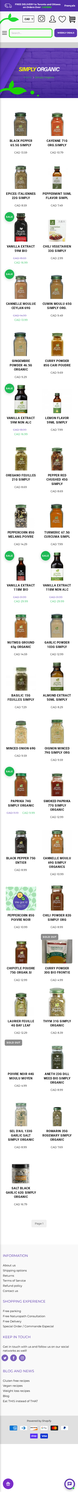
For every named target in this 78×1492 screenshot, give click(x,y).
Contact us (10, 1291)
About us (9, 1265)
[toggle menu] (4, 33)
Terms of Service (14, 1280)
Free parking (12, 1311)
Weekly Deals (65, 32)
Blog (6, 1396)
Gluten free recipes (16, 1381)
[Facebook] (13, 1358)
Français (69, 5)
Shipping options (15, 1270)
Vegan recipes (13, 1385)
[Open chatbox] (69, 1484)
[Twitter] (5, 1358)
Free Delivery (12, 1321)
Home (27, 77)
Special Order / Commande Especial (28, 1326)
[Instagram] (22, 1358)
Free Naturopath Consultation (24, 1316)
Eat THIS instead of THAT (20, 1401)
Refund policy (12, 1286)
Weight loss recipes (16, 1391)
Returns (8, 1275)
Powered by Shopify (39, 1420)
